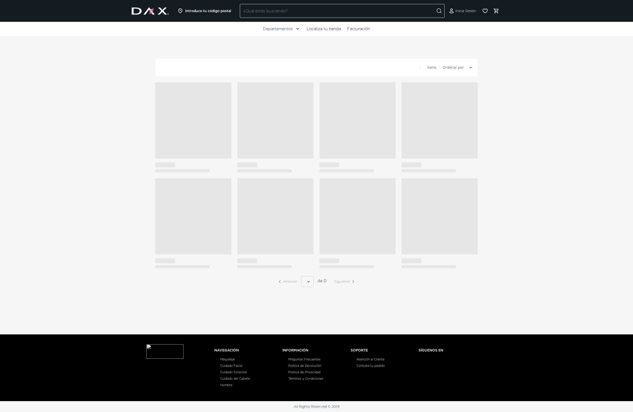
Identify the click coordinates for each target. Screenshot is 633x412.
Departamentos (278, 28)
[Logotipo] (150, 11)
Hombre (226, 385)
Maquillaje (227, 359)
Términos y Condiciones (305, 378)
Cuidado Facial (231, 366)
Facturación (358, 28)
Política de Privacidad (304, 372)
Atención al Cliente (370, 359)
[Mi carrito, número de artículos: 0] (496, 10)
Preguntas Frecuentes (304, 359)
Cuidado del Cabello (235, 378)
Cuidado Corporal (233, 372)
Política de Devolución (304, 366)
